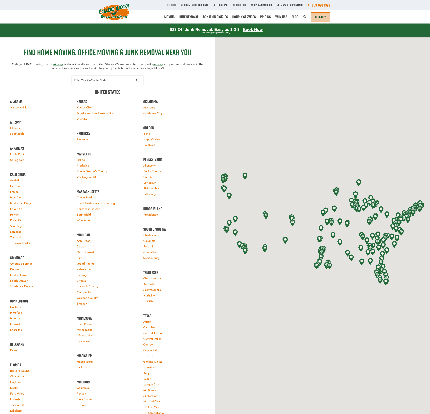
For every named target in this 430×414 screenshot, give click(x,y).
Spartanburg (151, 258)
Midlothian (150, 396)
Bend (146, 134)
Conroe (148, 345)
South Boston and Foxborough (96, 203)
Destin (14, 388)
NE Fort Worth (152, 407)
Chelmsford (84, 197)
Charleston (150, 235)
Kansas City (84, 107)
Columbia (83, 388)
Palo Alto (16, 209)
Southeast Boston (88, 209)
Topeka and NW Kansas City (95, 113)
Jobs (173, 5)
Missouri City (151, 401)
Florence (82, 139)
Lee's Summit (85, 399)
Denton (148, 356)
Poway (14, 215)
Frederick (83, 166)
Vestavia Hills (18, 107)
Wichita (82, 119)
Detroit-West (85, 252)
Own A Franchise (263, 5)
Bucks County (152, 171)
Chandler (16, 128)
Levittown (149, 183)
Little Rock (17, 154)
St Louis (82, 405)
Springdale (17, 160)
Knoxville (149, 284)
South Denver (19, 281)
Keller (146, 379)
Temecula (16, 237)
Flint (80, 258)
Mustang (149, 107)
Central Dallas (152, 339)
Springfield (84, 215)
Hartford (16, 313)
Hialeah (15, 399)
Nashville (149, 295)
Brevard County (20, 371)
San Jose (15, 232)
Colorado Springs (21, 264)
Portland (149, 145)
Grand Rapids (85, 264)
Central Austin (152, 333)
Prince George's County (92, 171)
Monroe (15, 318)
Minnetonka (84, 335)
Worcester (83, 220)
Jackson (82, 367)
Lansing (82, 275)
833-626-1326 (321, 5)
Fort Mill (148, 246)
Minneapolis (84, 330)
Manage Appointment (292, 5)
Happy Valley (151, 139)
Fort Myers (17, 394)
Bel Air (81, 160)
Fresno (14, 192)
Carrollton (149, 327)
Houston (149, 367)
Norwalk (15, 324)
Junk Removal (189, 17)
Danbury (15, 307)
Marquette (84, 292)
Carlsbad (16, 186)
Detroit (82, 246)
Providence (150, 215)
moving (158, 64)
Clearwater (17, 376)
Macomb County (87, 286)
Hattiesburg (85, 362)
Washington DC (87, 177)
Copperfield (151, 350)
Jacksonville (17, 405)
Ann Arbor (83, 241)
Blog (294, 17)
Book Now (320, 16)
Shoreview (83, 341)
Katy (146, 373)
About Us (241, 5)
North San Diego (21, 203)
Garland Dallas (152, 362)
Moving (169, 17)
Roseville (15, 220)
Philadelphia (151, 188)
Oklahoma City (152, 113)
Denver (14, 269)
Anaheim (15, 180)
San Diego (16, 226)
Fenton (81, 394)
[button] (396, 229)
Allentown (149, 166)
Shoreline (16, 330)
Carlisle (148, 177)
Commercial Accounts (196, 5)
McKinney (149, 390)
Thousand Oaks (20, 243)
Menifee (15, 197)
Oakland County (87, 298)
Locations (222, 5)
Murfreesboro (152, 290)
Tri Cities (149, 301)
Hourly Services (244, 17)
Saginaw (82, 304)
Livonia (81, 281)
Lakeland (16, 411)
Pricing (265, 17)
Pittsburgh (150, 194)
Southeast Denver (21, 286)
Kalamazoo (84, 269)
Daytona (15, 382)
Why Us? (281, 17)
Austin (147, 322)
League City (151, 384)
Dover (14, 350)
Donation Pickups (215, 17)
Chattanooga (152, 278)
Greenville (149, 252)
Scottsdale (17, 134)
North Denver (19, 275)
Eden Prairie (84, 324)
